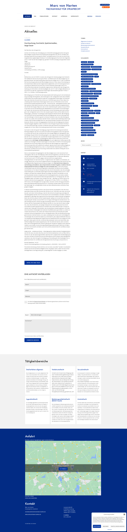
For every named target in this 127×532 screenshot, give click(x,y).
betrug (84, 71)
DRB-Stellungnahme (87, 81)
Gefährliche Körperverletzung (90, 96)
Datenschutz (75, 16)
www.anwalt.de (90, 192)
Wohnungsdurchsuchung (88, 132)
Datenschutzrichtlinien (39, 301)
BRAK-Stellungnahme (87, 76)
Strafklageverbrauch (87, 118)
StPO (98, 113)
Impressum (110, 529)
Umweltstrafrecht (85, 51)
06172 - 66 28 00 (90, 168)
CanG (96, 76)
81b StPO (91, 62)
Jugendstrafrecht (86, 105)
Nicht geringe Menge (87, 110)
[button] (124, 514)
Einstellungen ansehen (117, 526)
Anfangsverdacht (96, 66)
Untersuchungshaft (87, 125)
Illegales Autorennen (87, 103)
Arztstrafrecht (84, 49)
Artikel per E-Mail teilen (33, 262)
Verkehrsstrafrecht (85, 43)
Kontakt (54, 16)
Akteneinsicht (85, 66)
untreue (97, 125)
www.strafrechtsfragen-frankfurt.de (33, 514)
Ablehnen (105, 526)
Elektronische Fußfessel (88, 88)
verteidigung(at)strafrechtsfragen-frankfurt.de (35, 511)
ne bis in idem (85, 108)
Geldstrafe (85, 98)
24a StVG (84, 62)
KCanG (95, 105)
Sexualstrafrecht (85, 47)
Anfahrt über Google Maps (31, 498)
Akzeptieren (97, 526)
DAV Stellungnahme (87, 79)
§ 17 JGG (84, 135)
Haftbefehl (85, 101)
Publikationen (44, 16)
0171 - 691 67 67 (90, 175)
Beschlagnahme (96, 69)
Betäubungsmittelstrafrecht (88, 45)
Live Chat (106, 7)
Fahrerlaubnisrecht (95, 91)
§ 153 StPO (90, 135)
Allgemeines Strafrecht (86, 41)
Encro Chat (85, 91)
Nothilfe (97, 110)
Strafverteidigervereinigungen (90, 120)
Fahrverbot (97, 93)
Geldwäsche (93, 98)
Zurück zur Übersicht (29, 26)
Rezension (91, 113)
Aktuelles (27, 16)
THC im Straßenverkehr (88, 123)
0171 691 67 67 (105, 4)
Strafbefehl (85, 115)
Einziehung (85, 86)
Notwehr (84, 113)
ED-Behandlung (96, 84)
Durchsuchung (86, 84)
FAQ (35, 16)
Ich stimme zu (63, 468)
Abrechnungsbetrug (87, 64)
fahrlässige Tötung (87, 93)
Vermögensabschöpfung (88, 130)
